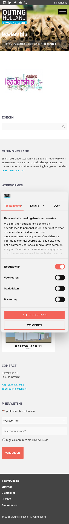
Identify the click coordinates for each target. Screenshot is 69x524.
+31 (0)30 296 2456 (13, 384)
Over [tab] (57, 205)
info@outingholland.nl (14, 388)
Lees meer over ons (13, 170)
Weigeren (34, 325)
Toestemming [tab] (12, 205)
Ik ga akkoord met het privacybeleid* (27, 440)
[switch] (60, 277)
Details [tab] (34, 205)
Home (7, 43)
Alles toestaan (35, 314)
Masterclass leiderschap (26, 43)
